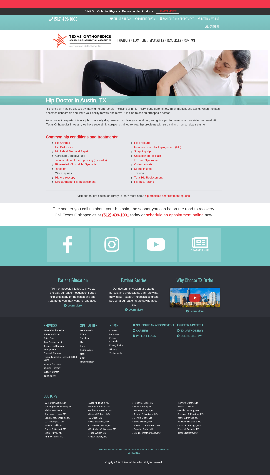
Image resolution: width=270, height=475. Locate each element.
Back (82, 358)
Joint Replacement (53, 342)
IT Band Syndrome (146, 160)
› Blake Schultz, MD (142, 421)
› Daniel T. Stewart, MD (55, 429)
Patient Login (145, 336)
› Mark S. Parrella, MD (187, 418)
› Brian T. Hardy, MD (142, 406)
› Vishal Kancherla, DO (55, 410)
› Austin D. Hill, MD (186, 406)
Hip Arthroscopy (65, 177)
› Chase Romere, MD (187, 433)
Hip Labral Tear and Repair (72, 151)
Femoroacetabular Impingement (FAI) (157, 147)
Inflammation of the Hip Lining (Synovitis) (81, 160)
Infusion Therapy (52, 368)
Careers (142, 330)
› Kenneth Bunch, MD (187, 403)
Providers (123, 40)
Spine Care (49, 338)
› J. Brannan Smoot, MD (100, 425)
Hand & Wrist (86, 330)
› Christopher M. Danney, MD (58, 406)
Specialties (157, 40)
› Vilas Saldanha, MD (98, 421)
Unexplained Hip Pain (147, 155)
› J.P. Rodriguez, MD (54, 421)
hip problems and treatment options (167, 195)
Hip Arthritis (62, 142)
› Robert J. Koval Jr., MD (100, 410)
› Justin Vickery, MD (98, 436)
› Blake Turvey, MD (53, 433)
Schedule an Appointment (154, 325)
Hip (81, 342)
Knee (82, 346)
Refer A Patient (209, 19)
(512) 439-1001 (115, 215)
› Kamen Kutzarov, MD (143, 410)
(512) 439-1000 (66, 19)
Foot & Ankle (86, 350)
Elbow (83, 334)
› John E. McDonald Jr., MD (57, 418)
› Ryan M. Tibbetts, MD (188, 429)
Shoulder (84, 338)
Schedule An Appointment (178, 19)
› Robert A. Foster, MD (99, 406)
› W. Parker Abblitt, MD (55, 403)
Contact (189, 40)
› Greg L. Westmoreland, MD (146, 433)
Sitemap (113, 349)
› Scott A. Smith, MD (53, 425)
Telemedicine (50, 376)
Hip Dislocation (64, 147)
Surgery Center (51, 372)
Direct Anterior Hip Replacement (75, 181)
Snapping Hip (142, 151)
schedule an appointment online (175, 215)
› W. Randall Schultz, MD (189, 421)
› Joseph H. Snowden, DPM (146, 425)
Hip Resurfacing (144, 181)
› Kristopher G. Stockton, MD (102, 429)
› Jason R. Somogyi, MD (189, 425)
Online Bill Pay (122, 19)
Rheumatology (87, 361)
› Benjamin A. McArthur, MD (190, 414)
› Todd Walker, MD (97, 433)
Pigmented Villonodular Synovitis (75, 164)
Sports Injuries (143, 168)
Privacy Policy (116, 345)
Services (50, 325)
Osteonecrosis (143, 164)
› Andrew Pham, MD (53, 436)
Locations (139, 40)
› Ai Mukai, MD (95, 418)
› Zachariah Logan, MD (55, 414)
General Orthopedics (54, 330)
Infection (60, 168)
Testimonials (115, 353)
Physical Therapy (52, 353)
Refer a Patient (191, 325)
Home (113, 325)
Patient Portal (147, 19)
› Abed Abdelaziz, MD (98, 403)
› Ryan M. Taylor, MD (142, 429)
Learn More (168, 11)
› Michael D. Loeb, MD (99, 414)
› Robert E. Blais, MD (142, 403)
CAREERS (214, 26)
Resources (174, 40)
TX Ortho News (191, 330)
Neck (82, 354)
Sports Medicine (52, 334)
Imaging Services (52, 364)
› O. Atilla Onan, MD (142, 418)
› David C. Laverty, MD (188, 410)
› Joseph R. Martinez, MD (145, 414)
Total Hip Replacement (148, 177)
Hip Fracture (142, 142)
